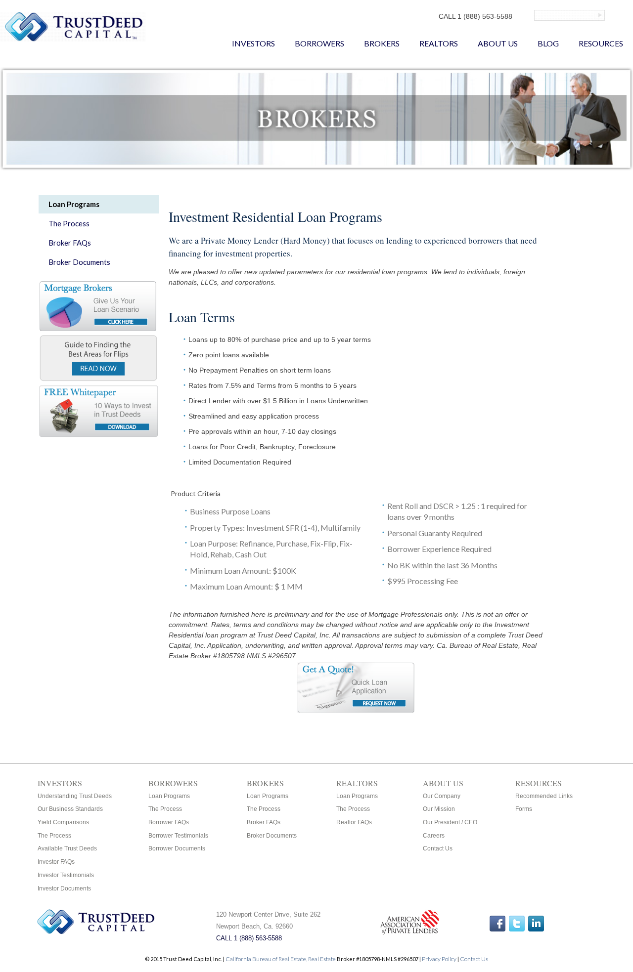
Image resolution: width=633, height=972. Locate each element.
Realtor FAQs (354, 822)
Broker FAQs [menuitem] (69, 242)
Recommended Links (544, 796)
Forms (523, 808)
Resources (538, 783)
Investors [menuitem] (253, 43)
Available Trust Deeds (67, 848)
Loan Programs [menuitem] (73, 204)
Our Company (441, 796)
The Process (54, 835)
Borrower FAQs (168, 822)
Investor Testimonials (66, 875)
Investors (60, 783)
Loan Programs (169, 796)
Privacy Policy (439, 959)
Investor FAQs (56, 861)
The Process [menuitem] (69, 223)
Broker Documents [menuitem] (79, 261)
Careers (434, 835)
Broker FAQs (263, 822)
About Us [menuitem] (498, 43)
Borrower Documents (176, 848)
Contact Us (437, 848)
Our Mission (439, 808)
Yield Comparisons (63, 822)
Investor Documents (64, 888)
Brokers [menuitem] (382, 43)
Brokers (265, 783)
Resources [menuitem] (601, 43)
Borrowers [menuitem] (319, 43)
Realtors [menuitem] (438, 43)
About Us (443, 783)
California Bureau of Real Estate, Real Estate (281, 959)
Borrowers (173, 783)
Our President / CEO (450, 822)
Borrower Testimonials (178, 835)
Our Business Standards (70, 808)
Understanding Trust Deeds (75, 796)
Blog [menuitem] (548, 43)
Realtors (357, 783)
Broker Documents (272, 835)
